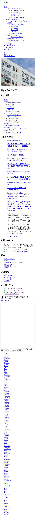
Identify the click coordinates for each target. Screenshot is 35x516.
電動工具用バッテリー (14, 19)
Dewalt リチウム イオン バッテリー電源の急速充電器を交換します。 (18, 166)
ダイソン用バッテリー (17, 40)
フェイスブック (19, 292)
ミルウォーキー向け (17, 33)
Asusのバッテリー (16, 14)
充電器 (9, 23)
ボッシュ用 (14, 26)
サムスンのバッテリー (17, 17)
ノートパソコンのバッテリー (16, 8)
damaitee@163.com (22, 251)
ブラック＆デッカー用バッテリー (21, 21)
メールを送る (5, 300)
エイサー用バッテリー (17, 10)
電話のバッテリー (12, 35)
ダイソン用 (14, 30)
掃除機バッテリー (12, 38)
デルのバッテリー (16, 16)
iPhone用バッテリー (17, 37)
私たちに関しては (9, 45)
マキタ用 (13, 31)
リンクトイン (18, 288)
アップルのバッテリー (17, 12)
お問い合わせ (8, 49)
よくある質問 (8, 44)
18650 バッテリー (9, 99)
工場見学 (10, 47)
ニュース (7, 42)
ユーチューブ (18, 290)
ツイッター (15, 294)
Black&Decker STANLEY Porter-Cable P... (16, 189)
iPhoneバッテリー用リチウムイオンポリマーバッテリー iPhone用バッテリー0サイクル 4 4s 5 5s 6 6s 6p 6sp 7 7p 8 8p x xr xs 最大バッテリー (19, 206)
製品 (5, 7)
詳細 (15, 236)
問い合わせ (10, 236)
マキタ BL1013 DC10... (15, 155)
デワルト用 (14, 28)
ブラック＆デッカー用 (17, 24)
